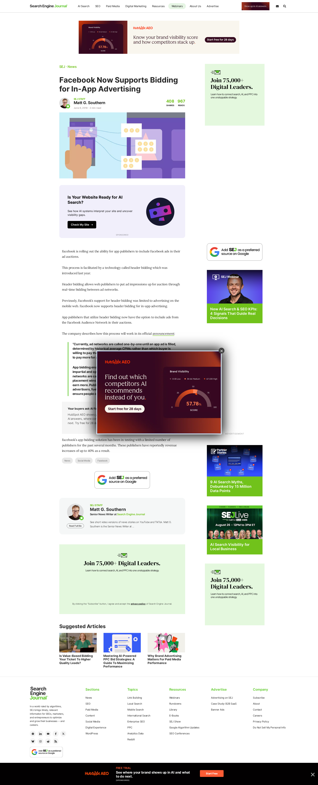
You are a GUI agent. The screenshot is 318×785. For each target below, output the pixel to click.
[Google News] (33, 734)
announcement (163, 333)
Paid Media (113, 6)
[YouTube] (48, 734)
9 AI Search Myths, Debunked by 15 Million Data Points (230, 486)
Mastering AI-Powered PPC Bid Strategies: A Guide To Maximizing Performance (119, 661)
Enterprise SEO (136, 721)
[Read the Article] (78, 642)
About (256, 703)
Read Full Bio (75, 525)
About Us (195, 6)
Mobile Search (135, 709)
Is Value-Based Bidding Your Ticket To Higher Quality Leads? (76, 659)
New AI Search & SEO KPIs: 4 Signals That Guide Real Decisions (233, 313)
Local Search (134, 703)
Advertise (212, 6)
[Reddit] (48, 741)
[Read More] (235, 461)
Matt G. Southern (89, 102)
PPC (129, 727)
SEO (97, 6)
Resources (158, 6)
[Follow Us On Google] (122, 480)
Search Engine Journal (131, 514)
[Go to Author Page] (64, 103)
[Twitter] (63, 734)
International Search (138, 715)
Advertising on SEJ (222, 697)
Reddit (131, 739)
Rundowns (175, 703)
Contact (257, 709)
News (67, 460)
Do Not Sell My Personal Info (269, 727)
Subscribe (259, 697)
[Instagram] (40, 741)
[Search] (284, 6)
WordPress (91, 733)
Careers (257, 715)
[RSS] (56, 741)
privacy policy (138, 603)
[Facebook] (56, 734)
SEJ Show (175, 721)
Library (173, 709)
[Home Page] (49, 6)
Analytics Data (135, 733)
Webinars (177, 6)
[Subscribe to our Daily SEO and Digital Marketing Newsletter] (277, 6)
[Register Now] (235, 286)
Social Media (84, 460)
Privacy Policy (261, 721)
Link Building (134, 697)
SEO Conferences (179, 733)
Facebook (102, 460)
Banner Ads (217, 709)
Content (90, 715)
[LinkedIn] (40, 734)
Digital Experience (95, 727)
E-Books (174, 715)
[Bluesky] (33, 741)
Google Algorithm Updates (184, 727)
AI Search (83, 6)
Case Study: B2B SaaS (224, 703)
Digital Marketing (135, 6)
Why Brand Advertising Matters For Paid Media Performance (164, 659)
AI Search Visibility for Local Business (229, 546)
